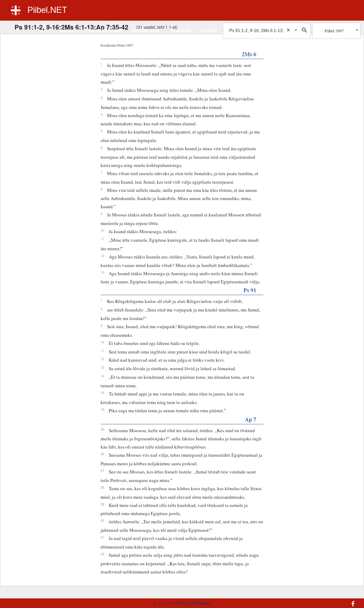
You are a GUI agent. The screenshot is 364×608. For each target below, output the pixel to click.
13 (102, 272)
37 (102, 470)
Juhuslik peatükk (104, 30)
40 (102, 520)
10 (102, 230)
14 (102, 375)
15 (102, 392)
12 (102, 255)
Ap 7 (250, 419)
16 (102, 409)
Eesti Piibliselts (197, 603)
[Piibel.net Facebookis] (327, 600)
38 (102, 487)
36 (102, 453)
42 (102, 553)
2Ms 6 (249, 54)
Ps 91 (249, 290)
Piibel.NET (47, 10)
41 (102, 537)
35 (102, 429)
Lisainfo (209, 30)
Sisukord (68, 30)
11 (102, 238)
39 (102, 504)
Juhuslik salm (146, 30)
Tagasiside (180, 30)
